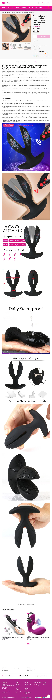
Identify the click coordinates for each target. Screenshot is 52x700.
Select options (13, 641)
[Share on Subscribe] (46, 56)
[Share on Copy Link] (48, 56)
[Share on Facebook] (36, 56)
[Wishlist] (23, 614)
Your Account (36, 685)
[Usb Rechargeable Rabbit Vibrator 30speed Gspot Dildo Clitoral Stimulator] (13, 623)
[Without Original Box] (37, 31)
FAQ (25, 685)
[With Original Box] (34, 31)
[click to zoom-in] (16, 28)
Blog (16, 692)
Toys (5, 12)
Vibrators (8, 12)
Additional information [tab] (26, 61)
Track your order (28, 684)
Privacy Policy (18, 691)
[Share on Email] (44, 56)
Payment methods (28, 687)
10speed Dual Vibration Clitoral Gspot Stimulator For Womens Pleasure (38, 638)
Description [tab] (18, 61)
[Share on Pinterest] (40, 56)
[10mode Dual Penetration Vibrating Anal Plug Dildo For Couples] (13, 654)
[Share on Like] (34, 56)
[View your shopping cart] (49, 7)
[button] (29, 28)
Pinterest (44, 684)
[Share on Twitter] (38, 56)
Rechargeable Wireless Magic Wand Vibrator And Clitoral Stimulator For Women (37, 669)
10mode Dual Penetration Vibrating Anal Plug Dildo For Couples (12, 669)
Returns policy (27, 691)
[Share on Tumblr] (42, 56)
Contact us (18, 685)
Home (3, 12)
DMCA (17, 687)
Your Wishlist (36, 684)
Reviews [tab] (33, 61)
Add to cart (43, 36)
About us (17, 684)
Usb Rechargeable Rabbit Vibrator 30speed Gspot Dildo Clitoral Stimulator (12, 638)
